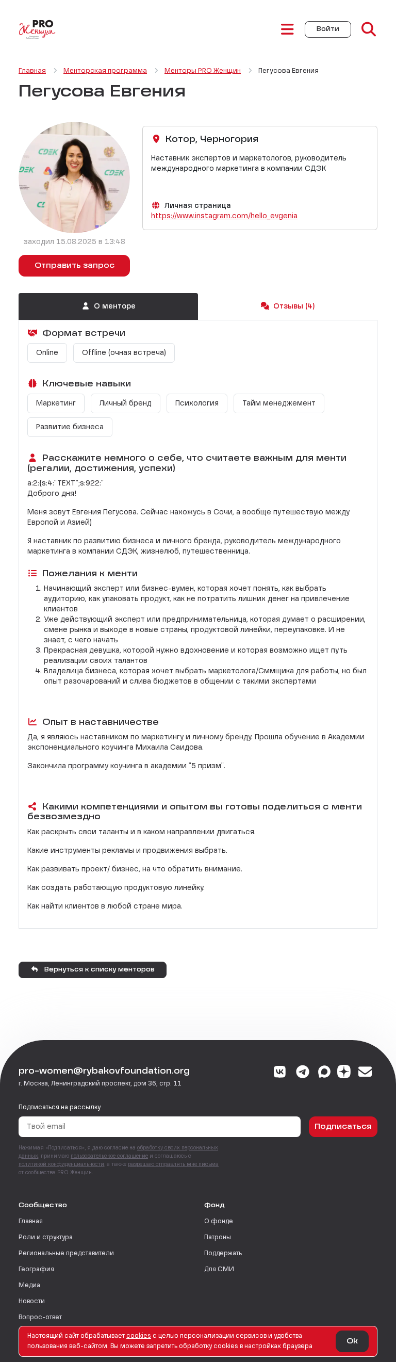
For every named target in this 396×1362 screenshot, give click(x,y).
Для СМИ (219, 1270)
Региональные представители (66, 1254)
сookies (138, 1336)
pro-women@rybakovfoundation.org (104, 1071)
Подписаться (343, 1126)
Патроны (217, 1238)
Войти (328, 29)
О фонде (218, 1222)
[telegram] (302, 1073)
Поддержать (223, 1254)
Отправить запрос (74, 265)
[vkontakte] (280, 1073)
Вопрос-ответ (40, 1318)
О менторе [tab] (115, 306)
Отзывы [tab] (294, 306)
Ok (352, 1341)
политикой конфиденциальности (61, 1164)
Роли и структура (46, 1238)
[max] (324, 1073)
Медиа (29, 1286)
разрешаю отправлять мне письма (173, 1164)
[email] (365, 1073)
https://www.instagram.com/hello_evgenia (224, 216)
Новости (32, 1302)
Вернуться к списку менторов (98, 970)
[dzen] (344, 1073)
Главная (31, 1222)
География (36, 1270)
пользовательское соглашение (109, 1156)
